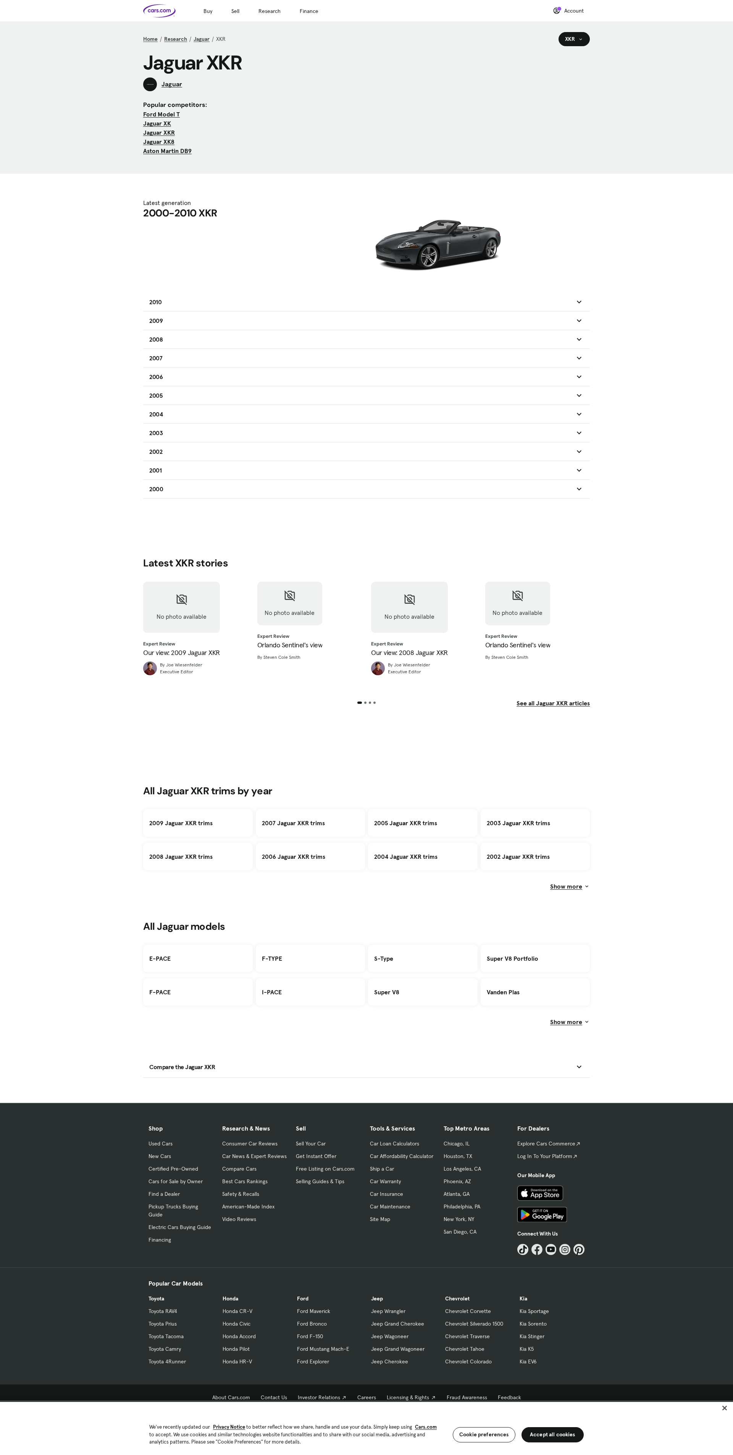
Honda (230, 1298)
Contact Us (274, 1397)
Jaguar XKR (159, 132)
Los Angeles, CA (462, 1168)
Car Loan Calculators (394, 1143)
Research (269, 11)
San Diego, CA (460, 1231)
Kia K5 (527, 1348)
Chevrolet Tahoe (464, 1348)
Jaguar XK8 (158, 141)
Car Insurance (386, 1193)
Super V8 (386, 992)
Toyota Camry (165, 1348)
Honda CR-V (237, 1311)
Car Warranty (385, 1181)
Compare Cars (239, 1168)
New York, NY (459, 1219)
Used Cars (161, 1143)
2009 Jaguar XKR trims (181, 823)
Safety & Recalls (240, 1193)
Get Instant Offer (316, 1156)
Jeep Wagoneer (389, 1336)
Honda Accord (239, 1336)
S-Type (383, 958)
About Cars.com (231, 1397)
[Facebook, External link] (536, 1249)
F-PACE (160, 992)
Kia (523, 1298)
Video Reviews (239, 1219)
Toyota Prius (163, 1323)
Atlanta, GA (457, 1193)
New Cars (160, 1156)
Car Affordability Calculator (401, 1156)
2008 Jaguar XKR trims (181, 856)
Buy (207, 11)
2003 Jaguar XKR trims (518, 823)
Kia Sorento (533, 1323)
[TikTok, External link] (522, 1249)
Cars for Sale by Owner (176, 1181)
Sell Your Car (311, 1143)
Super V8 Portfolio (512, 958)
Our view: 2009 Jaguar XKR (181, 652)
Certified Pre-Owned (173, 1168)
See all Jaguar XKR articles (553, 703)
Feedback (509, 1397)
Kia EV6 (528, 1361)
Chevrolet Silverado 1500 (474, 1323)
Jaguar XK (157, 123)
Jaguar (202, 38)
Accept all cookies (552, 1434)
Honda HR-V (237, 1361)
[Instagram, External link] (564, 1249)
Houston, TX (458, 1156)
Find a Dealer (164, 1193)
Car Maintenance (390, 1206)
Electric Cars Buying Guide (180, 1227)
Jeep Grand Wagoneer (398, 1348)
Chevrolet (457, 1298)
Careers (366, 1397)
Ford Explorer (313, 1361)
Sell (235, 11)
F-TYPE (272, 958)
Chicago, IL (457, 1143)
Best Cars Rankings (245, 1181)
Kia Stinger (532, 1336)
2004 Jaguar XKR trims (406, 856)
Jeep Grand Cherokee (397, 1323)
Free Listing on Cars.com (325, 1168)
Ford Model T (161, 114)
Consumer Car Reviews (250, 1143)
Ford (302, 1298)
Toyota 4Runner (167, 1361)
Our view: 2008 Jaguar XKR (409, 652)
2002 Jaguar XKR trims (518, 856)
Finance (309, 11)
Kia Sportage (534, 1311)
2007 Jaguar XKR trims (293, 823)
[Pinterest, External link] (578, 1249)
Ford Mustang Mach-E (323, 1348)
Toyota (156, 1298)
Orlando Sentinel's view (290, 645)
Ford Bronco (312, 1323)
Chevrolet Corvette (468, 1311)
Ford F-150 (310, 1336)
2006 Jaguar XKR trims (293, 856)
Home (150, 38)
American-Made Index (248, 1206)
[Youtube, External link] (551, 1249)
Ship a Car (382, 1168)
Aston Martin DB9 (167, 151)
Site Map (380, 1219)
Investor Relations (319, 1397)
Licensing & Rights (408, 1397)
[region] (366, 1427)
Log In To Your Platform (544, 1156)
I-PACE (272, 992)
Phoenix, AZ (457, 1181)
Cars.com (426, 1427)
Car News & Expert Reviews (254, 1156)
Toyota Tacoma (166, 1336)
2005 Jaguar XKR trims (405, 823)
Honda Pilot (236, 1348)
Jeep (377, 1298)
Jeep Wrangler (388, 1311)
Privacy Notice (229, 1427)
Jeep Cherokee (389, 1361)
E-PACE (160, 958)
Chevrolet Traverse (467, 1336)
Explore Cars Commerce (546, 1143)
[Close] (724, 1408)
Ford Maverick (313, 1311)
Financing (160, 1239)
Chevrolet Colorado (468, 1361)
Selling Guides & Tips (320, 1181)
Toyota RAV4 (163, 1311)
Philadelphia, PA (462, 1206)
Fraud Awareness (467, 1397)
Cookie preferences (484, 1434)
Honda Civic (236, 1323)
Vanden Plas (503, 992)
